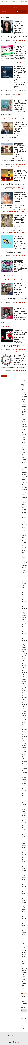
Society (14, 42)
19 (23, 1021)
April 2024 (24, 651)
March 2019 (24, 813)
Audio (23, 943)
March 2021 (24, 749)
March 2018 (24, 845)
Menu (3, 11)
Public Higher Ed (19, 62)
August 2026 (24, 579)
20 (24, 1021)
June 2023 (24, 679)
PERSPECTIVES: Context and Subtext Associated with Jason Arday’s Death (20, 311)
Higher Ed (3, 42)
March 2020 (24, 781)
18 (22, 1021)
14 (25, 1018)
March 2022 (24, 717)
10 (21, 1018)
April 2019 (24, 811)
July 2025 (24, 613)
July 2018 (24, 838)
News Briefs (9, 42)
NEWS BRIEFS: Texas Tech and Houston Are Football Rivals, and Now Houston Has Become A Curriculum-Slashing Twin (20, 150)
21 (25, 1021)
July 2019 (24, 806)
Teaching (22, 372)
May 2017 (24, 873)
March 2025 (24, 621)
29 (26, 1024)
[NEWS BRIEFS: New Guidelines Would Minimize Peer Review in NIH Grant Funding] (7, 220)
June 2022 (24, 711)
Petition (23, 974)
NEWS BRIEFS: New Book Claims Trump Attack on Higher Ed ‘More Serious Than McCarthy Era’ (20, 104)
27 (24, 1024)
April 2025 (24, 619)
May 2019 (24, 809)
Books (23, 949)
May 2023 (24, 681)
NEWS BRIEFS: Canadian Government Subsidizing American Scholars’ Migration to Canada (19, 28)
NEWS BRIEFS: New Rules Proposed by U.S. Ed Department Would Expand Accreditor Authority (20, 197)
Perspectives (4, 96)
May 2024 (24, 649)
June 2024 (24, 647)
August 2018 (24, 836)
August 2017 (24, 868)
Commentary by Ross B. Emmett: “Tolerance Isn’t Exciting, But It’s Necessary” (19, 358)
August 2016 (24, 900)
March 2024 (24, 653)
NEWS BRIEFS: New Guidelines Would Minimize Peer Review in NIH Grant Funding (20, 219)
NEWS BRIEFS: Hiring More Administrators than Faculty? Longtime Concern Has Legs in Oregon (20, 266)
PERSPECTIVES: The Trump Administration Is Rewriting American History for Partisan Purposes (20, 289)
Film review (24, 959)
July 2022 (24, 710)
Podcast (9, 96)
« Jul (23, 1028)
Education (18, 370)
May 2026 (24, 585)
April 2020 (24, 779)
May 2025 (24, 617)
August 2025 (24, 612)
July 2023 (24, 677)
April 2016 (24, 907)
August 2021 (24, 740)
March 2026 (24, 589)
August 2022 (24, 708)
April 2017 (24, 875)
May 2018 (24, 841)
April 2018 (24, 843)
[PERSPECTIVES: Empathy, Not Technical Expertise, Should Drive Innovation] (7, 51)
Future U (14, 8)
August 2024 (24, 644)
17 (21, 1021)
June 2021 (24, 743)
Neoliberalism (4, 188)
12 (23, 1018)
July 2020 (24, 774)
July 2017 (24, 870)
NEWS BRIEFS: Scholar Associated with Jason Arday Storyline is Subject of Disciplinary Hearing (20, 128)
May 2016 (24, 906)
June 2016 (24, 904)
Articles (23, 941)
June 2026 (24, 583)
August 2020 (24, 772)
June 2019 (24, 808)
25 (22, 1024)
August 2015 (24, 932)
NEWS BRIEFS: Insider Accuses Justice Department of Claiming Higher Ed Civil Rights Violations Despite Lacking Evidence (20, 243)
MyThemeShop (16, 1042)
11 (22, 1018)
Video (23, 985)
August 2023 (24, 676)
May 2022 (24, 713)
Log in (23, 996)
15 (26, 1018)
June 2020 (24, 775)
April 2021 (24, 747)
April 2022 (24, 715)
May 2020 (24, 777)
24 (21, 1024)
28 (25, 1024)
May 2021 (24, 745)
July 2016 (24, 902)
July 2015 (24, 934)
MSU (23, 967)
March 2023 (24, 685)
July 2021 (24, 742)
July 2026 (24, 581)
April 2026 (24, 587)
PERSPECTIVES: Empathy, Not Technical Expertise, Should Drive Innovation (20, 49)
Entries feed (24, 998)
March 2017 (24, 877)
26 (23, 1024)
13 (24, 1018)
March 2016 (24, 909)
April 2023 (24, 683)
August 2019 (24, 804)
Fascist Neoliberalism (21, 40)
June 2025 (24, 615)
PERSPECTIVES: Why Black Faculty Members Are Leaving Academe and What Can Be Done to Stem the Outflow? (20, 175)
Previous (4, 376)
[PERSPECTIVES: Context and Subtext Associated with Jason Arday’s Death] (7, 313)
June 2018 (24, 840)
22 (26, 1021)
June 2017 (24, 872)
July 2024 (24, 645)
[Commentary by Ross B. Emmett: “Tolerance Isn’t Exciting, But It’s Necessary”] (7, 360)
